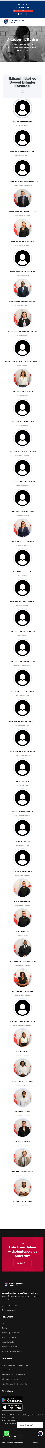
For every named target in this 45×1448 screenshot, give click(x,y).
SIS (3, 1323)
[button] (22, 91)
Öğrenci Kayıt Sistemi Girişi (11, 1333)
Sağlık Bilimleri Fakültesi (10, 1379)
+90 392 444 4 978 (9, 1423)
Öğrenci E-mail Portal (9, 1346)
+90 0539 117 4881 (23, 4)
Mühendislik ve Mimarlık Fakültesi (14, 1374)
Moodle (4, 1328)
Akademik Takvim (8, 1342)
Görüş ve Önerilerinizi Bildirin (12, 1351)
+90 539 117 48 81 (11, 1306)
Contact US (21, 1263)
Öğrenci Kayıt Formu (9, 1337)
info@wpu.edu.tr (24, 7)
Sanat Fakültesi (7, 1370)
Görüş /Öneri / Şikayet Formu (23, 11)
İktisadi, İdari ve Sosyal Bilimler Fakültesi (16, 1365)
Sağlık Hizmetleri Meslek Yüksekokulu (15, 1384)
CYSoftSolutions (32, 1442)
